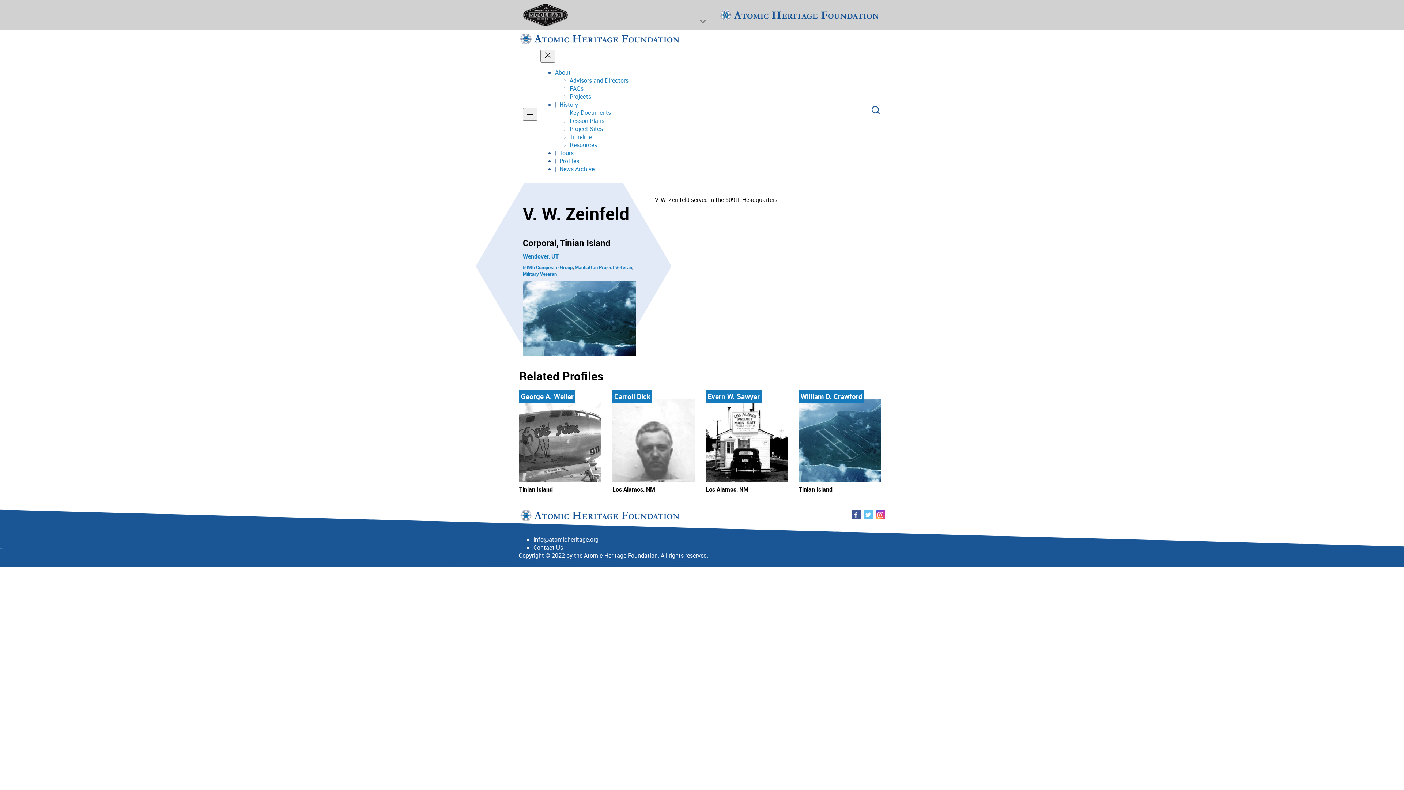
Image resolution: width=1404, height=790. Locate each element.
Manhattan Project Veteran (603, 267)
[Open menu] (530, 114)
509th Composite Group (548, 267)
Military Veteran (540, 274)
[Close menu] (547, 56)
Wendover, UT (541, 256)
